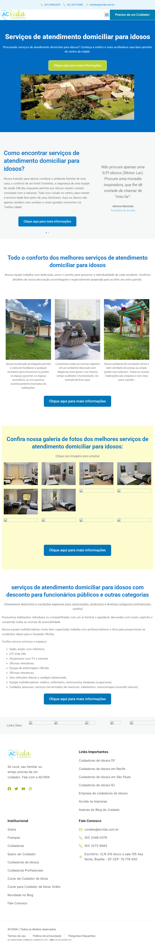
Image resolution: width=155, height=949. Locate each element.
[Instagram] (30, 789)
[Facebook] (9, 789)
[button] (107, 15)
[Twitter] (16, 789)
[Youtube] (23, 789)
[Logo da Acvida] (13, 15)
